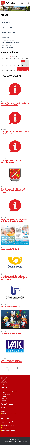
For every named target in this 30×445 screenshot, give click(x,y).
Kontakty (4, 400)
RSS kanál (4, 396)
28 (18, 70)
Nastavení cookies (6, 394)
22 (22, 68)
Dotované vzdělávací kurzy (10, 306)
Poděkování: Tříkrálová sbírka (11, 333)
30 (27, 70)
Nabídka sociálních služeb (10, 249)
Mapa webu (4, 398)
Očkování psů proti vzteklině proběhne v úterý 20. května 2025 (15, 104)
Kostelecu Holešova (10, 3)
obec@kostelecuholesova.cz (9, 429)
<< (2, 368)
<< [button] (10, 56)
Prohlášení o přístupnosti (7, 392)
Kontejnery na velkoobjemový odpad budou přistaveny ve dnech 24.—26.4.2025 (14, 190)
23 (27, 68)
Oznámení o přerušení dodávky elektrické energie (12, 161)
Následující (4, 370)
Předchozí (7, 368)
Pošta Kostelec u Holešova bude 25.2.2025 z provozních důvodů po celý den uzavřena (14, 277)
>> (20, 56)
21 (18, 68)
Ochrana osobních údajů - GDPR (9, 391)
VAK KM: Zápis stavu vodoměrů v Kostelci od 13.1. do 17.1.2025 (13, 361)
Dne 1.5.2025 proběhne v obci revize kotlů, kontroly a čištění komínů (14, 220)
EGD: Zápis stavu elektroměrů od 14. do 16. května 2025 (15, 132)
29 (22, 70)
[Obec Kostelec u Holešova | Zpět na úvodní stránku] (3, 3)
